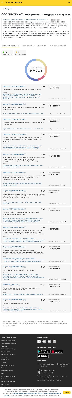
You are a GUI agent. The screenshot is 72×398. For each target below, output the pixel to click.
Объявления (5, 359)
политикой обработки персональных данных (27, 393)
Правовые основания (8, 381)
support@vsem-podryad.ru (64, 365)
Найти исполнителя (7, 365)
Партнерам (5, 384)
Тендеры (4, 346)
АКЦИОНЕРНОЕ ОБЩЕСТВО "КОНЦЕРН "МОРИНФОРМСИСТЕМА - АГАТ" (23, 294)
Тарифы (3, 368)
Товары (3, 362)
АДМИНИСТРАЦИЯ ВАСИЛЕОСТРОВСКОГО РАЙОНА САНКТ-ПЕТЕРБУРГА (23, 129)
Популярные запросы (8, 376)
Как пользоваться (7, 370)
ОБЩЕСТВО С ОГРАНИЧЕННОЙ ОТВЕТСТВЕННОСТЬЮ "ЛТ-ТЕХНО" (24, 20)
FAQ (2, 373)
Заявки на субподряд (8, 349)
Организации (5, 357)
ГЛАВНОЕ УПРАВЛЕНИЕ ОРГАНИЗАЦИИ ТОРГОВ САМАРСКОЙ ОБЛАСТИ (23, 114)
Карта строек (5, 351)
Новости (4, 379)
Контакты (4, 387)
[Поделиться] (44, 86)
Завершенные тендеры (8, 343)
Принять (66, 392)
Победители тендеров (8, 340)
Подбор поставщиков (8, 354)
